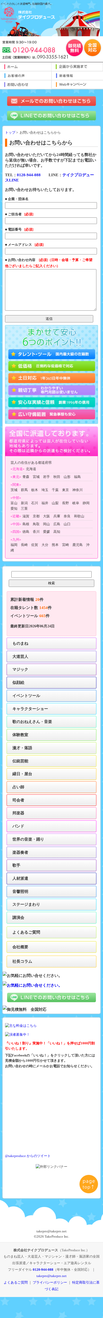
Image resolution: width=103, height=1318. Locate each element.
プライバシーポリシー (50, 1282)
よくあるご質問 (26, 932)
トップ (10, 132)
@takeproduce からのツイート (28, 1156)
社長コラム (22, 961)
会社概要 (20, 947)
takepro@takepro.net (51, 1276)
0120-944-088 (29, 175)
